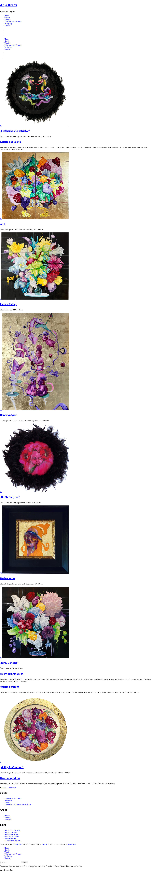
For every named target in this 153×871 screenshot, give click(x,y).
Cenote (44, 844)
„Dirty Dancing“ (9, 663)
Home (6, 15)
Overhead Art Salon (11, 674)
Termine (7, 19)
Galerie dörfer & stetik (12, 830)
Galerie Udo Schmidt (11, 834)
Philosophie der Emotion (13, 21)
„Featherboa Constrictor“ (15, 131)
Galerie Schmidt (9, 687)
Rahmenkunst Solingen (12, 840)
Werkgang (8, 24)
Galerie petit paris (10, 142)
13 (10, 787)
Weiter (13, 787)
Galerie (7, 17)
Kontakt (7, 26)
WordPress (71, 844)
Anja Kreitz (8, 5)
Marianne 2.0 (7, 578)
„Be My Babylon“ (10, 497)
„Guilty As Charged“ (12, 767)
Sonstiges (7, 819)
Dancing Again (8, 415)
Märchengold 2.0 (10, 778)
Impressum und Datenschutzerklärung (17, 804)
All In (3, 224)
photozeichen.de (10, 838)
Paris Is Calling (8, 304)
